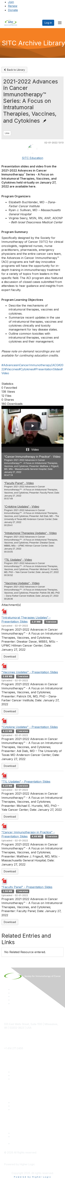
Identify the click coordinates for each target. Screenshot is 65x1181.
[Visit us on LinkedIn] (13, 989)
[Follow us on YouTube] (13, 999)
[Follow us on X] (13, 996)
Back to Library (15, 69)
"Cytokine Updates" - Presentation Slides (29, 727)
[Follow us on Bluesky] (13, 992)
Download (10, 656)
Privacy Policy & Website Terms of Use (34, 1143)
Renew (12, 6)
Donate (13, 10)
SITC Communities (22, 1102)
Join (11, 2)
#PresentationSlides (47, 369)
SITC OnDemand (21, 1109)
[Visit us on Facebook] (13, 1003)
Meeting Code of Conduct (27, 1133)
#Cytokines (26, 369)
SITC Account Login (23, 1078)
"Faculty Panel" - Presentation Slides (26, 887)
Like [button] (7, 133)
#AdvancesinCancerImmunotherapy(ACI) (29, 365)
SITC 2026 (17, 1075)
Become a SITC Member (26, 1071)
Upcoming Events (21, 1105)
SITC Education (32, 158)
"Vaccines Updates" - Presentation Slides (29, 672)
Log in (48, 22)
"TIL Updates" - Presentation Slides (25, 781)
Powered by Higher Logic (32, 1177)
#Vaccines (12, 369)
